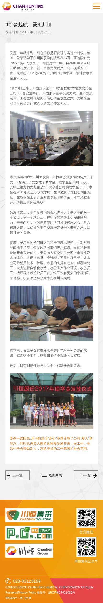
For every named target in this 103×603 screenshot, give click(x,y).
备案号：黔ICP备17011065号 (56, 592)
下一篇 (86, 475)
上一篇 (17, 475)
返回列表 (55, 475)
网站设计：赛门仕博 (18, 598)
